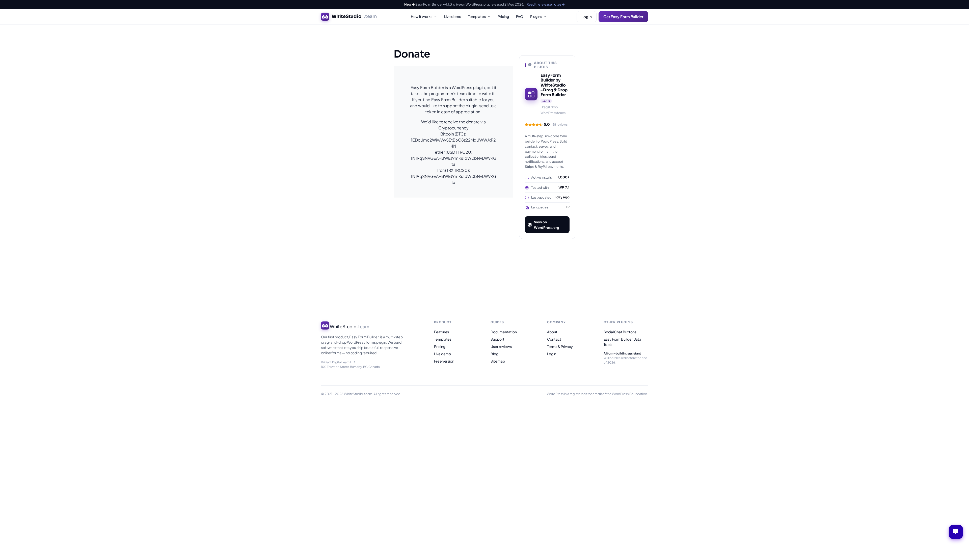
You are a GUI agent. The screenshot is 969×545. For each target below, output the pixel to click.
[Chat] (956, 532)
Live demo (452, 16)
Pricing (503, 16)
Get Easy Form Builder (623, 16)
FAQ (519, 16)
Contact (554, 339)
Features (441, 332)
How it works (421, 16)
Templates (477, 16)
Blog (494, 353)
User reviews (501, 346)
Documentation (504, 332)
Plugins (536, 16)
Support (497, 339)
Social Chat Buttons (620, 332)
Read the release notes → (546, 4)
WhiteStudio (354, 16)
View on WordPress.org (546, 225)
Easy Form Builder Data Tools (622, 342)
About (552, 332)
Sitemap (498, 361)
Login (586, 16)
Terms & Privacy (560, 346)
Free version (444, 361)
